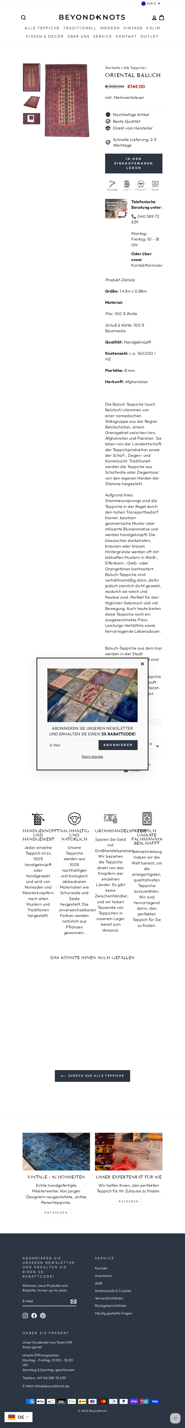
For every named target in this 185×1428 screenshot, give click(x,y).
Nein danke (92, 756)
